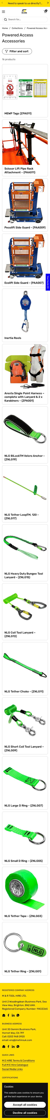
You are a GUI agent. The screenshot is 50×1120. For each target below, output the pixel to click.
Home (5, 28)
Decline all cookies (25, 1112)
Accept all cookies (25, 1104)
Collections (17, 28)
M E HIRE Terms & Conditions (18, 1060)
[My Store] (24, 11)
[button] (45, 11)
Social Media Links (12, 1069)
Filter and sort (19, 51)
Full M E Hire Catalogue (15, 1064)
